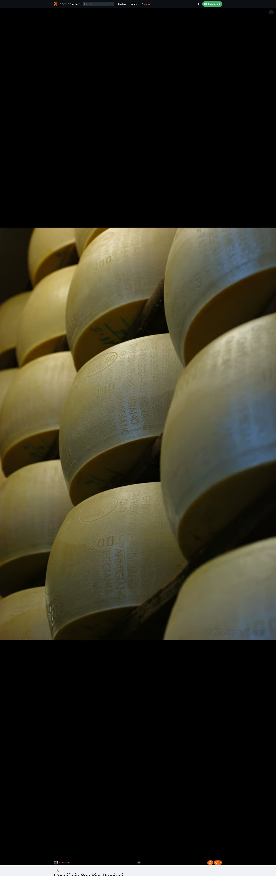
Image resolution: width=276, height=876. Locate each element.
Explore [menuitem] (122, 4)
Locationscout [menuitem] (67, 4)
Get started (214, 4)
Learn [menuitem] (134, 4)
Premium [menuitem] (146, 4)
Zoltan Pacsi (64, 862)
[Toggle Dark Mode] (199, 4)
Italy (56, 870)
